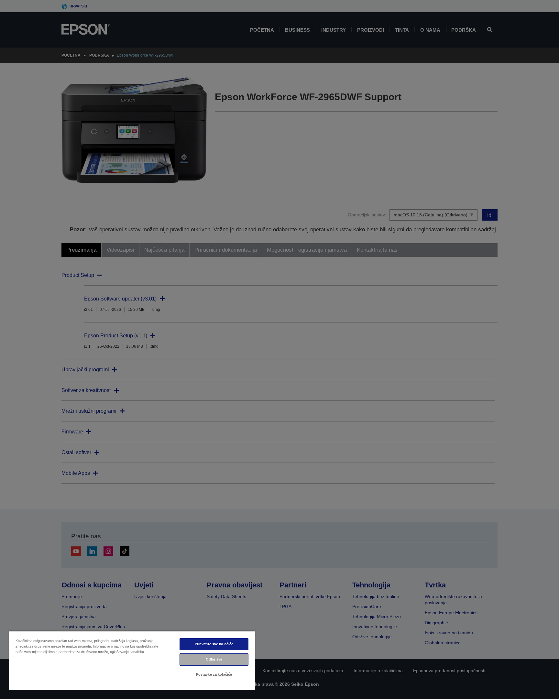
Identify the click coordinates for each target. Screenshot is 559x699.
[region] (132, 660)
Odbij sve (214, 659)
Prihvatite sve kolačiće (214, 644)
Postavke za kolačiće (214, 674)
